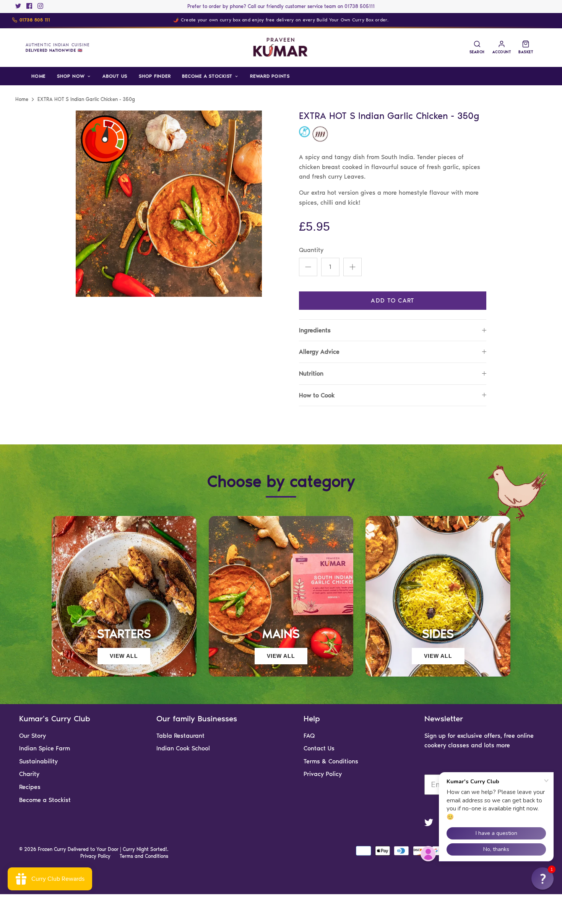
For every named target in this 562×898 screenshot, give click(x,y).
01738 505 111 (34, 20)
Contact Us (319, 748)
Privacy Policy (323, 774)
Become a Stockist (45, 800)
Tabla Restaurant (180, 735)
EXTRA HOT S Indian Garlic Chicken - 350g (86, 99)
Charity (29, 774)
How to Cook (317, 395)
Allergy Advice (319, 351)
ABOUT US (114, 76)
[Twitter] (18, 6)
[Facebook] (29, 6)
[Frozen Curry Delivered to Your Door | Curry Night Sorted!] (281, 47)
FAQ (309, 735)
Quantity (311, 250)
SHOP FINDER (155, 76)
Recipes (30, 787)
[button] (542, 878)
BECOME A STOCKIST (207, 76)
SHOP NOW (71, 76)
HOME (38, 76)
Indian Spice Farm (44, 748)
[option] (169, 204)
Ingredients (315, 330)
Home (21, 99)
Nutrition (311, 373)
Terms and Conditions (144, 856)
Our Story (32, 735)
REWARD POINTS (270, 76)
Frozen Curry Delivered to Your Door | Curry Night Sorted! (102, 849)
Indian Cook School (183, 748)
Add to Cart (392, 300)
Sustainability (38, 761)
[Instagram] (40, 6)
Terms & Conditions (331, 761)
